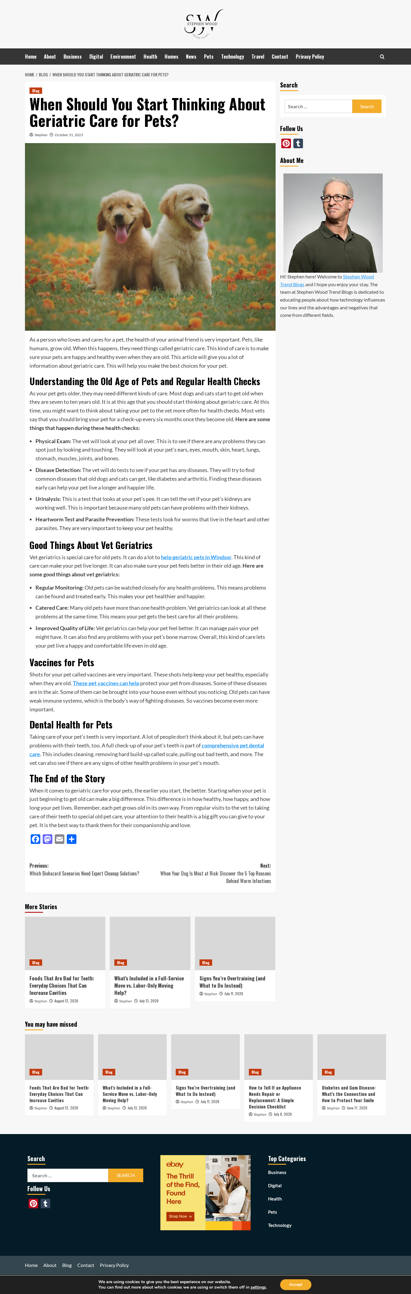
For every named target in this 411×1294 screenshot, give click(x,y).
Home (30, 56)
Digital (96, 56)
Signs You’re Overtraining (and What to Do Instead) (232, 981)
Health (150, 56)
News (191, 56)
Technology (232, 56)
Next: (215, 873)
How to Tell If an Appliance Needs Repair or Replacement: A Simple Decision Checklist (275, 1097)
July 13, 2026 (149, 1000)
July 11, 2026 (233, 993)
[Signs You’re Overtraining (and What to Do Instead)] (235, 943)
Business (72, 56)
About (50, 56)
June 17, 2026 (357, 1107)
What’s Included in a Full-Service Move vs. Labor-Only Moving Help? (149, 985)
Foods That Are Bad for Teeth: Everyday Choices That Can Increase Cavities (61, 985)
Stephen (41, 135)
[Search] (382, 56)
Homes (171, 56)
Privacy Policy (310, 56)
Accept (295, 1284)
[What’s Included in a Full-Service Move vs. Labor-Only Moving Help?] (150, 943)
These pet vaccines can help (106, 683)
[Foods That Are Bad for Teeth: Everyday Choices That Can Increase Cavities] (65, 943)
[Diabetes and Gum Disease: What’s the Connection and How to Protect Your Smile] (351, 1057)
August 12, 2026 (66, 1000)
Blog (35, 90)
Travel (258, 56)
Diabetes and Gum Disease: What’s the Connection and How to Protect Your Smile (348, 1093)
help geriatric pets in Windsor (196, 557)
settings (258, 1287)
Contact (280, 56)
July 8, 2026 (283, 1114)
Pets (209, 56)
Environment (123, 56)
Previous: (84, 869)
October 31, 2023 (69, 135)
